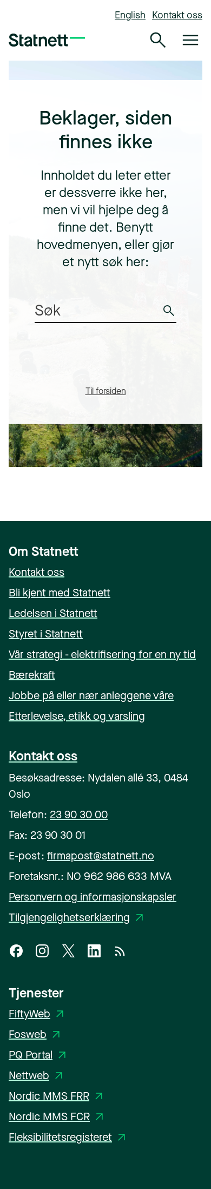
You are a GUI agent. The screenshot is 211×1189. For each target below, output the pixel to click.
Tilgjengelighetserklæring (78, 917)
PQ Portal (39, 1055)
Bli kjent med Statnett (59, 593)
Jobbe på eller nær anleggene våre (91, 695)
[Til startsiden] (47, 40)
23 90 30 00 (79, 814)
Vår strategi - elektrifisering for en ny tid (102, 654)
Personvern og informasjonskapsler (92, 897)
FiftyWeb (38, 1014)
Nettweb (38, 1075)
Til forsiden (105, 391)
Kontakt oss (177, 15)
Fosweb (36, 1034)
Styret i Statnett (46, 634)
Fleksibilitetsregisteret (69, 1137)
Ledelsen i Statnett (53, 613)
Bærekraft (32, 675)
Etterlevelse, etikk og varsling (77, 716)
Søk (170, 317)
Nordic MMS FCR (58, 1116)
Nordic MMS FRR (58, 1096)
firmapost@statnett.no (100, 856)
